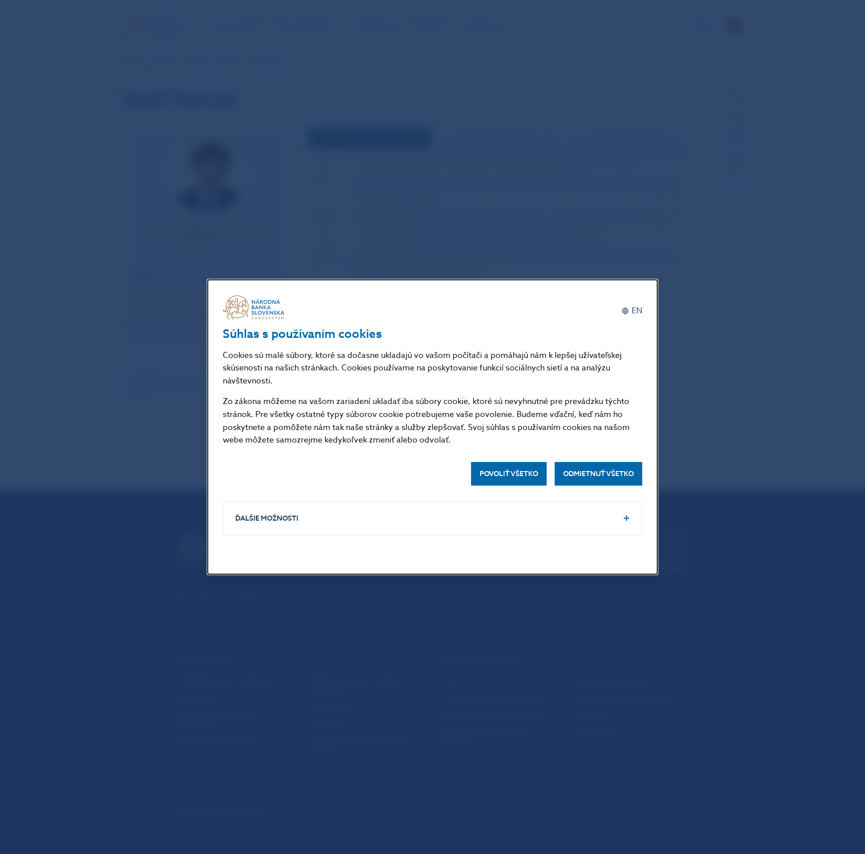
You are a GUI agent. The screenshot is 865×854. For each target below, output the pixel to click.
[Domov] (255, 307)
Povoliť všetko (509, 474)
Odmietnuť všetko (598, 474)
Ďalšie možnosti (266, 518)
